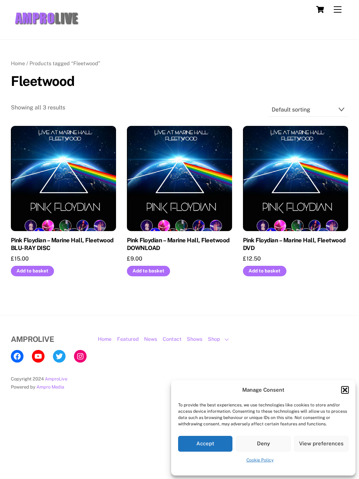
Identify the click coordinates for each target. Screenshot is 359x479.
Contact (172, 339)
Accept (205, 443)
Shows (194, 339)
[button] (344, 389)
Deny (263, 443)
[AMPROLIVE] (46, 27)
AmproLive (56, 379)
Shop (214, 339)
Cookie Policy (259, 460)
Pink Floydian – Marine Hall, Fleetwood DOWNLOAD (178, 244)
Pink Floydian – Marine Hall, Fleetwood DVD (294, 244)
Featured (128, 339)
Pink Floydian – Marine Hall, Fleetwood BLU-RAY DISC (62, 244)
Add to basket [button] (32, 271)
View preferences (321, 443)
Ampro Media (50, 387)
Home (18, 63)
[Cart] (320, 9)
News (150, 339)
